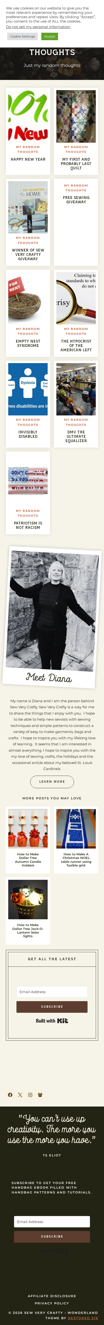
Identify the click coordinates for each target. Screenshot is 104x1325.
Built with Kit (52, 1020)
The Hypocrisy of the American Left (76, 345)
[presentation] (28, 116)
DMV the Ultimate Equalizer (76, 436)
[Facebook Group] (40, 1095)
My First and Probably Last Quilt (76, 164)
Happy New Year (28, 159)
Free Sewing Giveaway (76, 199)
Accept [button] (49, 36)
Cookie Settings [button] (22, 36)
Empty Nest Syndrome (28, 343)
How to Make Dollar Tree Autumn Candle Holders (28, 859)
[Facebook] (10, 1095)
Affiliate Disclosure (52, 1296)
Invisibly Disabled (27, 434)
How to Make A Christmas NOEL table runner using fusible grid (76, 859)
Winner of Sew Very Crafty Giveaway (28, 254)
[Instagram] (30, 1095)
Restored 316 (83, 1318)
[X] (20, 1095)
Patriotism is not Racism (28, 525)
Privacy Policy (52, 1303)
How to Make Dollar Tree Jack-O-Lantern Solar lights (28, 930)
